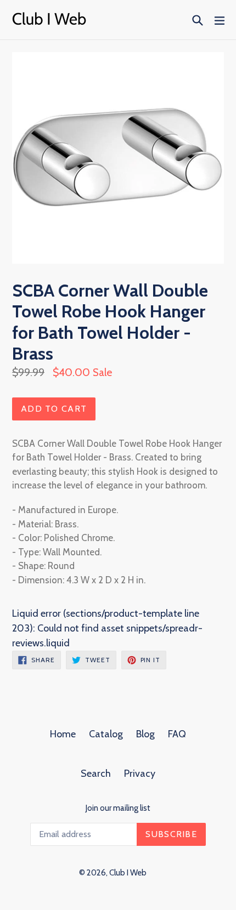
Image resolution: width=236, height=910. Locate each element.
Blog (145, 734)
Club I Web (128, 873)
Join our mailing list (118, 808)
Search (96, 773)
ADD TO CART (54, 408)
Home (63, 734)
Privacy (139, 773)
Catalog (106, 734)
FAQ (177, 734)
